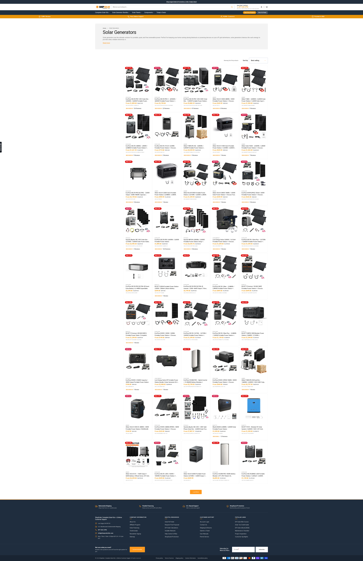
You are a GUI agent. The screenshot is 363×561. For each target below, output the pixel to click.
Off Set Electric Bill (181, 298)
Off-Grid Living (181, 281)
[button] (1, 147)
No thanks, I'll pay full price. (181, 307)
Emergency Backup (181, 290)
